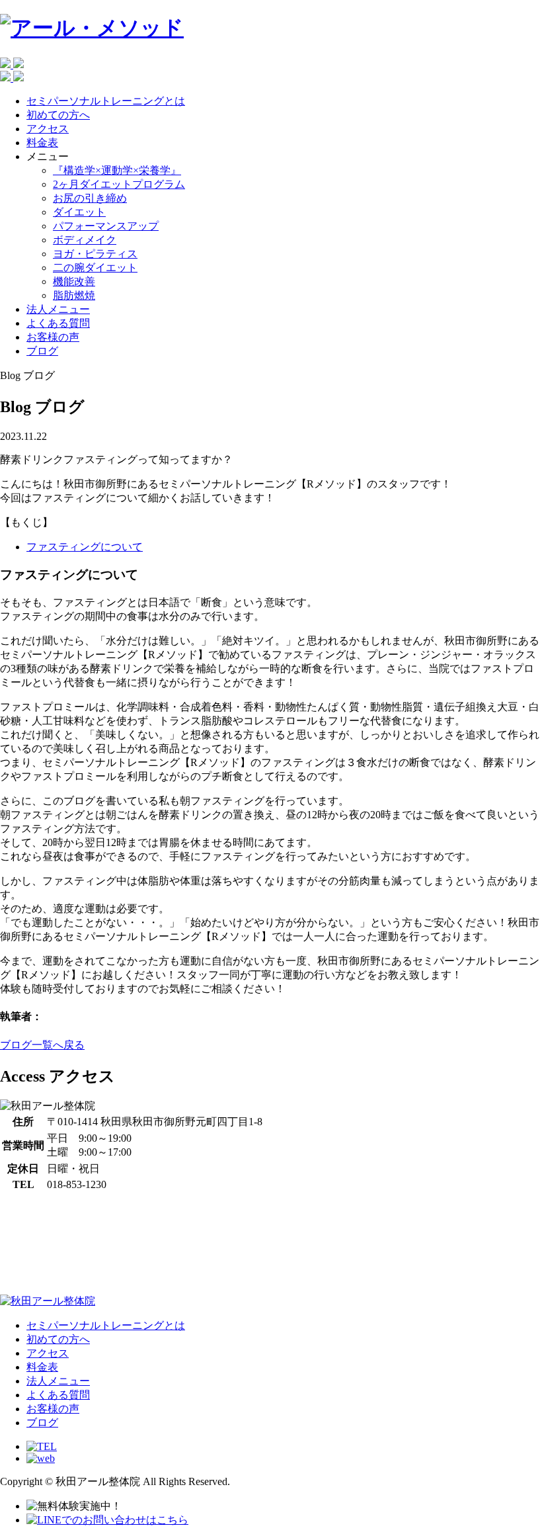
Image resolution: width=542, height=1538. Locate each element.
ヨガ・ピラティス (95, 253)
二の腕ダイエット (95, 267)
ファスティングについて (84, 546)
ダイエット (79, 212)
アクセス (47, 128)
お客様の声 (52, 337)
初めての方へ (58, 114)
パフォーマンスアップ (106, 226)
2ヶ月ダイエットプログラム (119, 184)
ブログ (42, 351)
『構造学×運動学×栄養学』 (117, 170)
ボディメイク (84, 239)
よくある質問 (58, 323)
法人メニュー (58, 309)
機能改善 (74, 281)
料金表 (42, 142)
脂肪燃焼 (74, 295)
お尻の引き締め (90, 198)
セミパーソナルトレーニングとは (105, 101)
